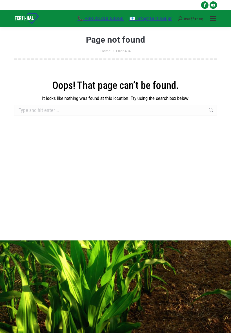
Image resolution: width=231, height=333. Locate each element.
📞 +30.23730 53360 (100, 18)
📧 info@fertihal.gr (150, 18)
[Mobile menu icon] (213, 19)
